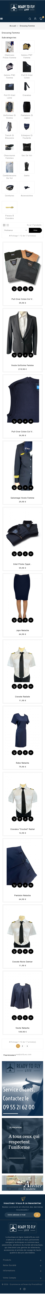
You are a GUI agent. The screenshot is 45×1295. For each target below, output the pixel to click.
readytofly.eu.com (23, 1054)
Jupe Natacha (22, 630)
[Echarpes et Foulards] (27, 127)
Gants (27, 175)
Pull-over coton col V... (22, 299)
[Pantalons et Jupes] (27, 107)
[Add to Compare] (25, 288)
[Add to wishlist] (19, 288)
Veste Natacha (22, 1028)
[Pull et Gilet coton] (27, 67)
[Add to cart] (14, 288)
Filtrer (35, 230)
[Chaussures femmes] (9, 147)
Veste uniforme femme (22, 365)
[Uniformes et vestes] (9, 107)
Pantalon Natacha (22, 895)
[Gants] (27, 167)
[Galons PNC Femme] (9, 67)
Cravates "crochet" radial (22, 829)
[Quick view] (30, 288)
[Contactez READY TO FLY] (22, 1088)
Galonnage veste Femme (22, 498)
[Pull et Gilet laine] (9, 87)
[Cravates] (27, 87)
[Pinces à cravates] (9, 207)
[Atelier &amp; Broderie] (22, 1183)
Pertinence (16, 230)
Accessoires (27, 196)
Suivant (27, 1046)
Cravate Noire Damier (22, 962)
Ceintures (9, 196)
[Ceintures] (9, 187)
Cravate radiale (22, 697)
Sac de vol (27, 155)
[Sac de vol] (27, 147)
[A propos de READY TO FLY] (22, 1146)
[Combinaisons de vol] (9, 167)
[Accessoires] (27, 187)
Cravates (27, 95)
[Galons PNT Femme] (27, 47)
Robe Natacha (22, 763)
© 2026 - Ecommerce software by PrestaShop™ (22, 1284)
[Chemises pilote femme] (9, 47)
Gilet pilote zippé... (22, 564)
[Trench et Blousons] (9, 127)
